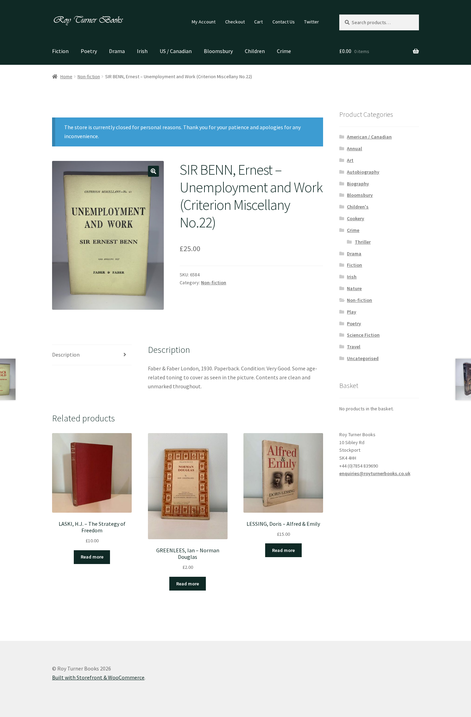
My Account (204, 22)
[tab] (92, 355)
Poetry (89, 51)
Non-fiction (89, 76)
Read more (92, 557)
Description (66, 354)
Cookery (355, 218)
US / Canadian (176, 51)
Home (66, 76)
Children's (358, 207)
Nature (354, 288)
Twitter (311, 22)
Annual (354, 148)
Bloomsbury (218, 51)
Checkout (235, 22)
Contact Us (283, 22)
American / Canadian (369, 137)
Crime (284, 51)
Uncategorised (363, 358)
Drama (117, 51)
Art (350, 160)
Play (351, 312)
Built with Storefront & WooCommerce (98, 677)
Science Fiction (363, 335)
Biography (358, 184)
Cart (258, 22)
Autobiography (363, 172)
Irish (142, 51)
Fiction (60, 51)
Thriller (363, 242)
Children (255, 51)
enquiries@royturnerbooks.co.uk (374, 473)
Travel (353, 347)
